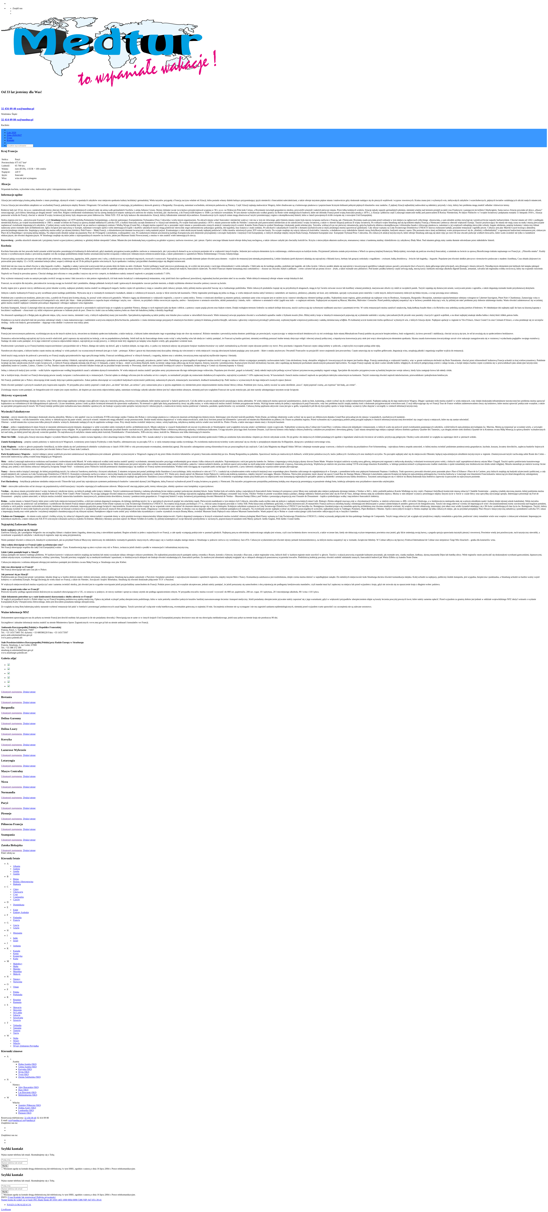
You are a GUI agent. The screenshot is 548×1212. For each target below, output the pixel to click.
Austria (16, 874)
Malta (15, 966)
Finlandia (17, 917)
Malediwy (17, 964)
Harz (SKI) (23, 1090)
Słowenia (17, 1010)
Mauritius (17, 971)
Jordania (17, 946)
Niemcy (16, 979)
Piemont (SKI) (24, 1113)
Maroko (16, 969)
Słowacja (17, 1007)
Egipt (15, 910)
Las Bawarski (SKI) (27, 1092)
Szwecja (17, 1020)
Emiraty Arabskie (21, 912)
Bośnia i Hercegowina (23, 881)
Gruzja (16, 928)
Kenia (16, 953)
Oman (16, 987)
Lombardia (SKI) (26, 1110)
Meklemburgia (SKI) (27, 1095)
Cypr (15, 894)
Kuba (15, 958)
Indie (15, 938)
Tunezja (16, 1030)
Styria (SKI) (23, 1072)
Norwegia (17, 982)
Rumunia (17, 1002)
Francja (16, 920)
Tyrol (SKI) (23, 1074)
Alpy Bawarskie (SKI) (28, 1087)
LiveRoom (6, 1209)
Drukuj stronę (29, 692)
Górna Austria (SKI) (27, 1067)
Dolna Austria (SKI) (27, 1064)
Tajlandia (17, 1025)
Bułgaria (17, 884)
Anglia (16, 871)
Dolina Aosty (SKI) (27, 1108)
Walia (15, 1038)
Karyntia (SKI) (25, 1069)
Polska (16, 992)
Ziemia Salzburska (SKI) (29, 1077)
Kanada (16, 951)
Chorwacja (18, 892)
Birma (16, 879)
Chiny (16, 889)
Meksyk (16, 974)
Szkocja (16, 1015)
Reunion (17, 999)
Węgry (16, 1041)
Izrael (15, 940)
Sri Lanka (17, 1012)
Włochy (16, 1043)
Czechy (16, 899)
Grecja (16, 925)
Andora (16, 869)
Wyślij (4, 1166)
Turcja (16, 1033)
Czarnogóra (18, 897)
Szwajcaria (18, 1017)
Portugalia (17, 994)
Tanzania (17, 1028)
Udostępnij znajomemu (11, 692)
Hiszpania (17, 933)
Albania (16, 866)
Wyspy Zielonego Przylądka (26, 1046)
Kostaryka (17, 956)
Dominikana (18, 905)
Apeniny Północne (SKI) (29, 1105)
